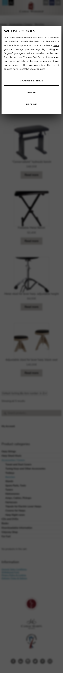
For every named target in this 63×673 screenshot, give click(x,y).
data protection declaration (36, 61)
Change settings (31, 80)
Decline (31, 104)
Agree (8, 53)
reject (22, 69)
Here (56, 45)
